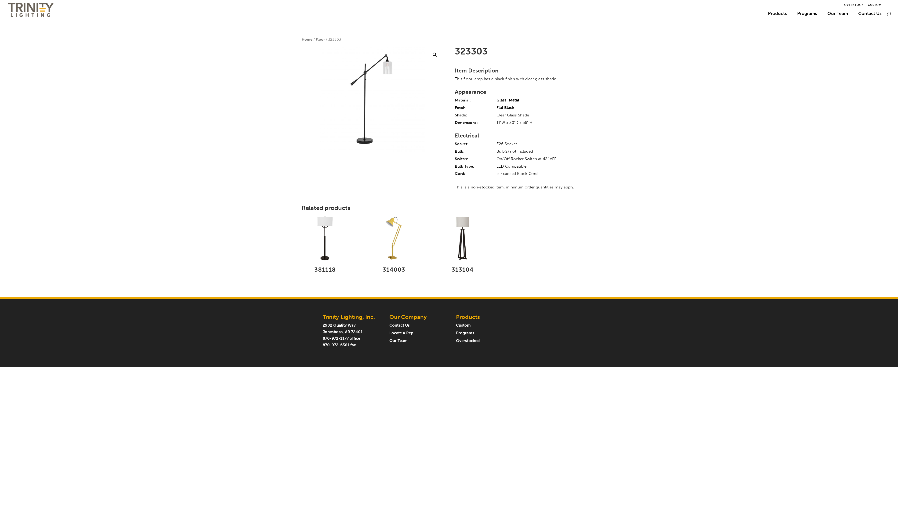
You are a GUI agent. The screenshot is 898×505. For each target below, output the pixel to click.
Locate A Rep (401, 333)
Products (777, 14)
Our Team (837, 14)
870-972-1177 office (341, 338)
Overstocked (468, 340)
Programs (807, 14)
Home (307, 39)
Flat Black (505, 107)
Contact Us (870, 14)
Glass (501, 100)
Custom (875, 5)
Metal (514, 100)
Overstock (854, 5)
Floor (320, 39)
